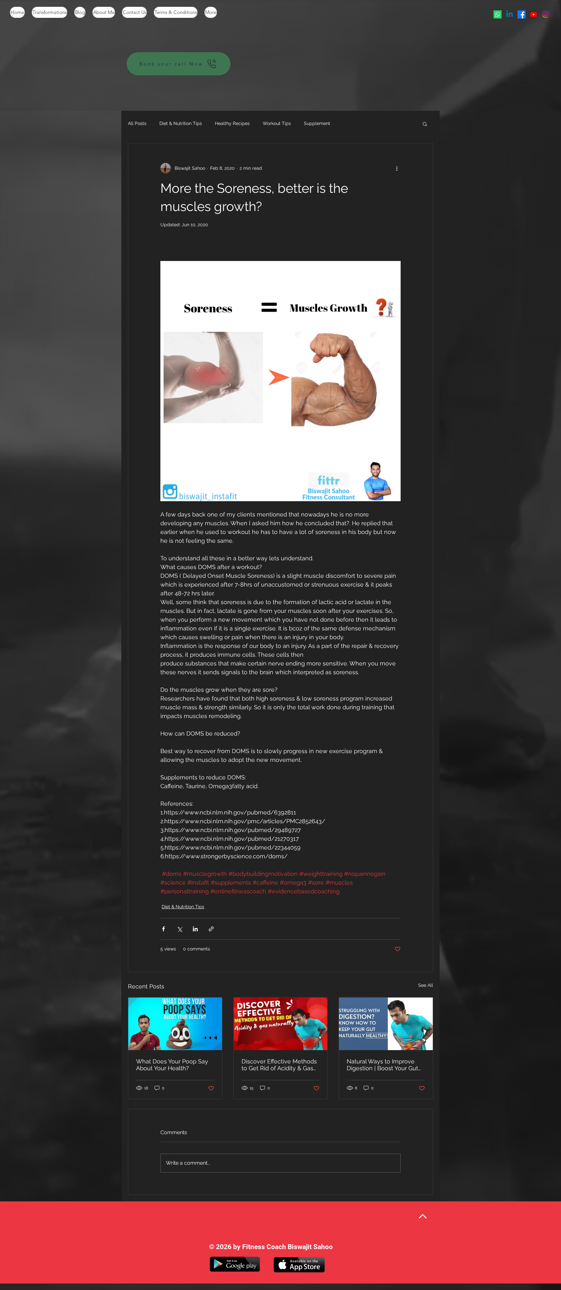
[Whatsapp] (497, 14)
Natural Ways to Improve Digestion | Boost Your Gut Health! (382, 1065)
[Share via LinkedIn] (195, 929)
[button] (425, 123)
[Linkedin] (509, 14)
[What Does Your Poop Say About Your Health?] (175, 1024)
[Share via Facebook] (163, 929)
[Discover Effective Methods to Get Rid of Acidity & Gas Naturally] (281, 1024)
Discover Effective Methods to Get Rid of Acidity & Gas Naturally (279, 1065)
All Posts (137, 123)
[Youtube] (534, 14)
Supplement (317, 123)
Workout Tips (277, 123)
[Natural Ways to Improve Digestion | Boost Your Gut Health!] (386, 1024)
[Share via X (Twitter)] (179, 929)
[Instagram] (546, 14)
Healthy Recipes (232, 123)
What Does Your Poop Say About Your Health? (172, 1065)
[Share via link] (211, 929)
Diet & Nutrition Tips (180, 123)
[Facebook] (521, 14)
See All (425, 985)
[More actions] (397, 168)
